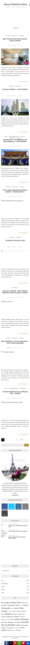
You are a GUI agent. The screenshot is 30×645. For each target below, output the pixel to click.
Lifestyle (15, 35)
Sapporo (3, 619)
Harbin (23, 602)
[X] (11, 643)
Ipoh (12, 608)
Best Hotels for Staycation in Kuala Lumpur (15, 40)
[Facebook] (6, 643)
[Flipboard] (23, 643)
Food (6, 136)
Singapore (11, 622)
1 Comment (20, 246)
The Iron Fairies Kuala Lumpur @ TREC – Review (15, 392)
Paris (23, 614)
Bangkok (7, 602)
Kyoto (14, 611)
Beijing (13, 603)
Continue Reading (23, 81)
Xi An (14, 630)
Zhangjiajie (18, 630)
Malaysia (8, 614)
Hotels (8, 35)
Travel (22, 35)
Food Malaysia (14, 136)
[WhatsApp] (19, 643)
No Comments (18, 297)
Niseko (15, 614)
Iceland (21, 605)
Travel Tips (17, 627)
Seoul (11, 619)
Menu (15, 27)
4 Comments (19, 196)
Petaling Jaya (10, 616)
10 (17, 439)
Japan (16, 608)
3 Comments (20, 45)
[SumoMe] (28, 643)
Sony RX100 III (9, 625)
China (18, 602)
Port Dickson (22, 616)
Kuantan (10, 611)
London (23, 611)
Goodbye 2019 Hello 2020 (15, 240)
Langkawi (18, 611)
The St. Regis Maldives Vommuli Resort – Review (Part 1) (15, 191)
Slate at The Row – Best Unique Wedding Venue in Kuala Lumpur (15, 292)
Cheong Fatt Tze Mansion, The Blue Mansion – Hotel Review (15, 140)
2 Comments (19, 146)
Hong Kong (10, 605)
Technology (24, 625)
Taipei (18, 625)
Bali (2, 602)
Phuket (16, 616)
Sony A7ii (17, 622)
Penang (3, 616)
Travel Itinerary (10, 627)
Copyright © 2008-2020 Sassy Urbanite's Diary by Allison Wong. (14, 636)
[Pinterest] (15, 643)
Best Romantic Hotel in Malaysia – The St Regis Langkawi (15, 342)
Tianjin (3, 628)
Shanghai (17, 619)
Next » (22, 439)
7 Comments (20, 347)
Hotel (17, 605)
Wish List (10, 630)
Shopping (24, 619)
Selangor (7, 619)
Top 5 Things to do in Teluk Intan (17, 531)
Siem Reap (4, 622)
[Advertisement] (15, 17)
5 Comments (20, 95)
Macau (2, 614)
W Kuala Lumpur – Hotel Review (15, 89)
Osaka (19, 614)
